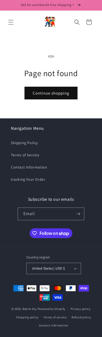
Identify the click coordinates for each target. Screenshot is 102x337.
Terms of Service (25, 155)
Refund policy (81, 317)
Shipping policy (27, 317)
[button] (11, 22)
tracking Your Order (28, 179)
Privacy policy (80, 309)
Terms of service (55, 317)
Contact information (53, 325)
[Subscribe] (78, 214)
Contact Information (29, 167)
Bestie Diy (30, 309)
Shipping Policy (24, 142)
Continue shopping (51, 93)
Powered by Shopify (52, 309)
